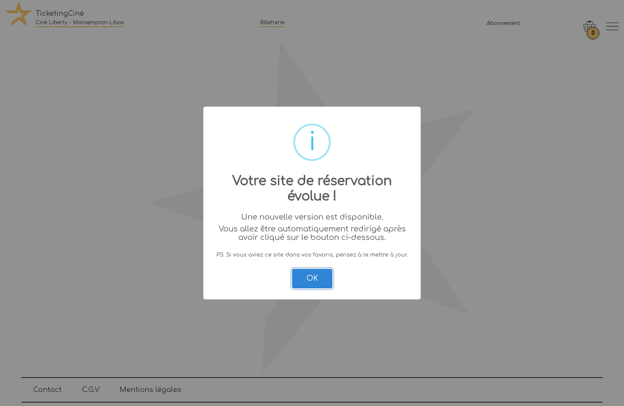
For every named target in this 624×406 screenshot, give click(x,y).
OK (312, 278)
